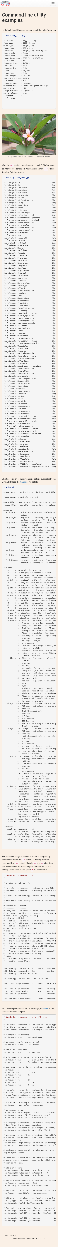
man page (24, 482)
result (46, 1009)
